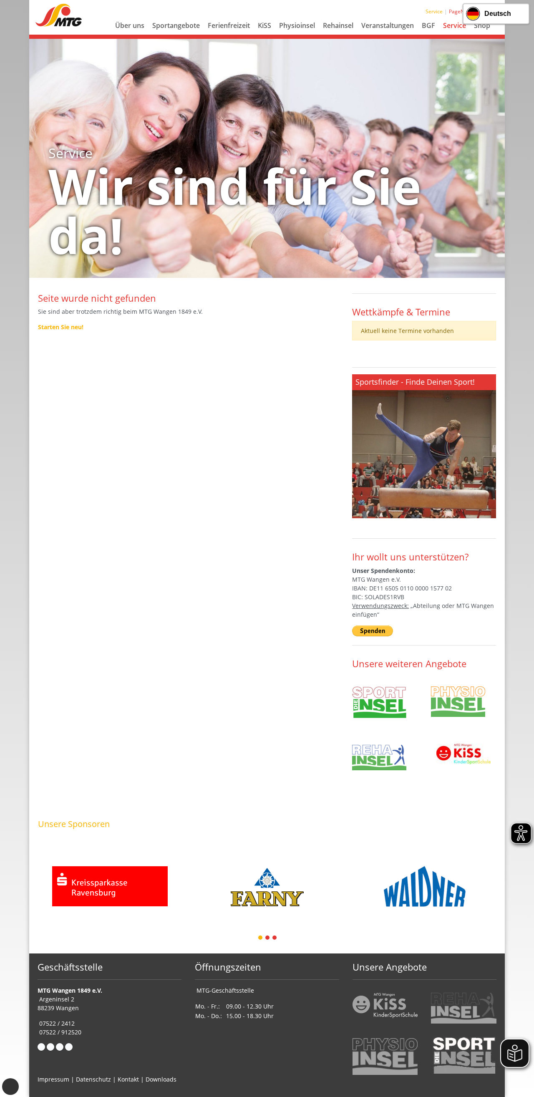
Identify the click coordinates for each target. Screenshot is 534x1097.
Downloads (161, 1079)
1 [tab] (260, 938)
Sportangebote (176, 25)
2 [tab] (268, 938)
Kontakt (128, 1079)
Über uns (129, 25)
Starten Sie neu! (60, 327)
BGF (428, 25)
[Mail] (50, 1047)
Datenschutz (93, 1079)
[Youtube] (69, 1047)
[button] (129, 35)
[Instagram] (59, 1047)
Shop (482, 25)
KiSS (264, 25)
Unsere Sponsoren (74, 824)
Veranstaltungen (387, 25)
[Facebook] (41, 1047)
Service (454, 25)
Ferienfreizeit (229, 25)
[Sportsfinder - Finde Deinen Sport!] (424, 446)
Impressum (53, 1079)
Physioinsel (297, 25)
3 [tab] (275, 938)
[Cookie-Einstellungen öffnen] (10, 1086)
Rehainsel (338, 25)
